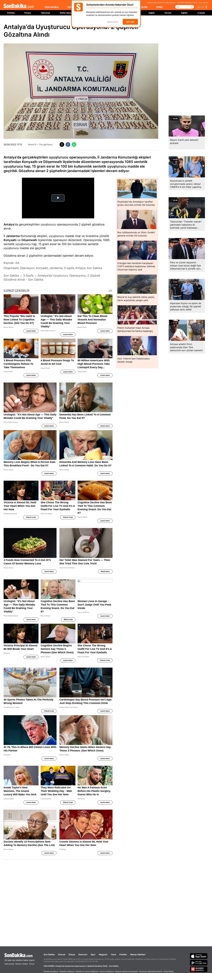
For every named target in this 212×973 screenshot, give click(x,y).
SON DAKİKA (52, 7)
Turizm (167, 13)
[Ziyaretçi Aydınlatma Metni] (150, 971)
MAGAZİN (141, 7)
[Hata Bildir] (168, 971)
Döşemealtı (29, 240)
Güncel (61, 954)
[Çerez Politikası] (107, 971)
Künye (31, 964)
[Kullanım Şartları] (51, 971)
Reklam (18, 964)
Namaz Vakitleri (138, 954)
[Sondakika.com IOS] (199, 956)
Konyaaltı (10, 240)
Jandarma (13, 236)
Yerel (113, 954)
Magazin (103, 954)
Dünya (72, 954)
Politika (11, 13)
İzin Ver (130, 21)
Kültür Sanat (66, 13)
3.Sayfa (201, 13)
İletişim (25, 964)
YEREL (159, 7)
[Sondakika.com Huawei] (199, 969)
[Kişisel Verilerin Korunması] (126, 971)
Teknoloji (45, 13)
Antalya (9, 224)
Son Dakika (49, 954)
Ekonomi (82, 954)
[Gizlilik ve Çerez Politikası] (87, 971)
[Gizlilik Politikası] (67, 971)
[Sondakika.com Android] (199, 962)
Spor (93, 954)
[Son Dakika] (19, 6)
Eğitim (184, 13)
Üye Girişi (200, 7)
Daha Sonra (112, 22)
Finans (27, 13)
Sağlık (152, 13)
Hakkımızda (9, 964)
